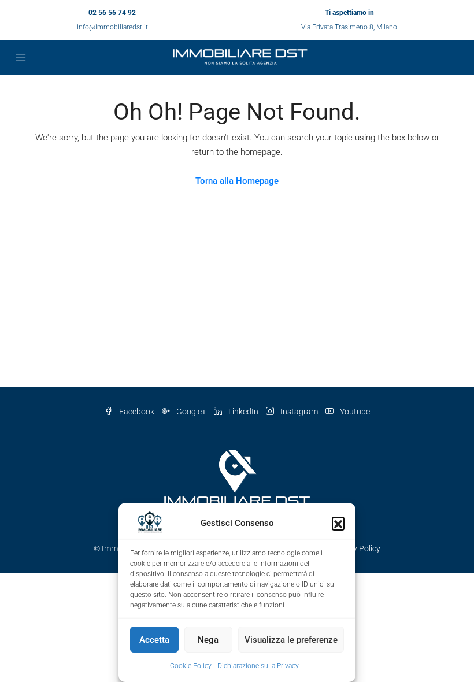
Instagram (299, 411)
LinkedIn (243, 411)
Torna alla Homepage (237, 181)
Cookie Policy (191, 666)
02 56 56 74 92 (112, 13)
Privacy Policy (355, 548)
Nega (208, 640)
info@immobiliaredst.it (112, 27)
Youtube (354, 411)
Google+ (191, 411)
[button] (338, 523)
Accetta (154, 640)
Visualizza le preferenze (291, 640)
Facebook (136, 411)
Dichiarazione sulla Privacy (258, 666)
